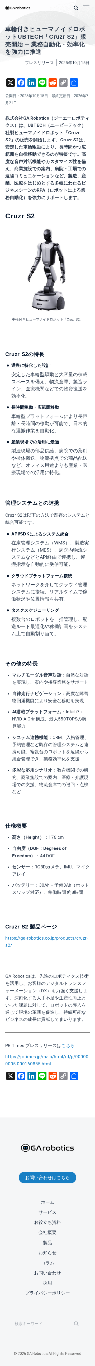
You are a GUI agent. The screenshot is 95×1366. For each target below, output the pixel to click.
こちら (68, 1045)
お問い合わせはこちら (47, 1177)
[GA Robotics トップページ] (17, 8)
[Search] (76, 1324)
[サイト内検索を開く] (76, 8)
